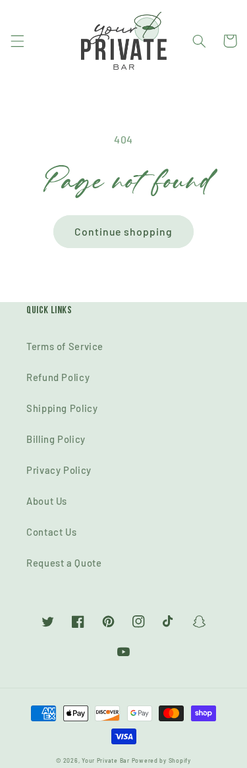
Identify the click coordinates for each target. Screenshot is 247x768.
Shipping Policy (61, 408)
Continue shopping (123, 231)
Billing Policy (56, 439)
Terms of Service (64, 346)
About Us (46, 501)
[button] (17, 41)
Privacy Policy (59, 470)
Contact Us (51, 532)
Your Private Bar (106, 760)
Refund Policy (58, 377)
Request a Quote (63, 563)
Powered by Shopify (161, 760)
